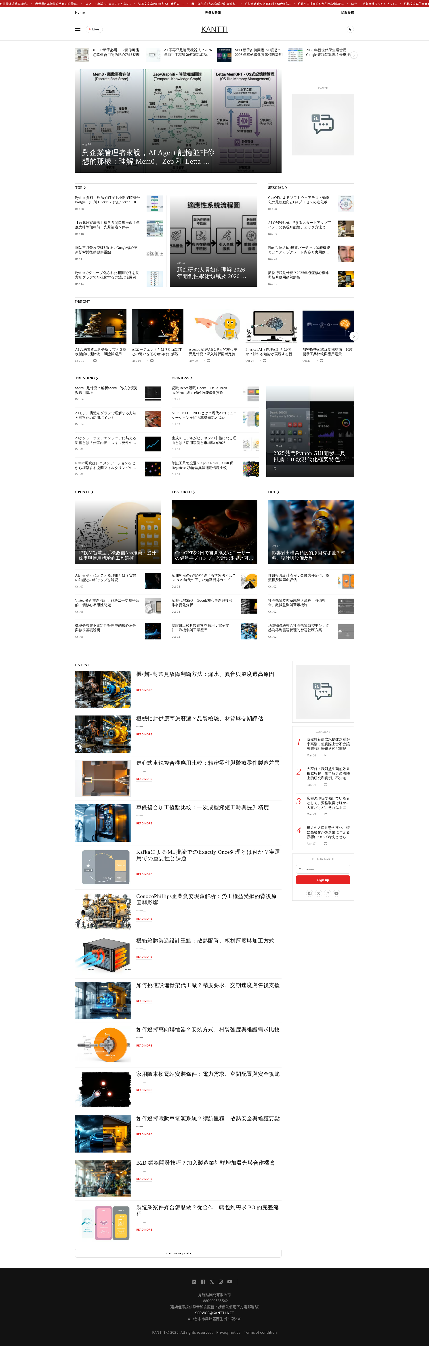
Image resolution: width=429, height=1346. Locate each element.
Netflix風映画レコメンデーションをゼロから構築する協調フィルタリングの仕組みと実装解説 (107, 467)
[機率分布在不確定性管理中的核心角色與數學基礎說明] (153, 631)
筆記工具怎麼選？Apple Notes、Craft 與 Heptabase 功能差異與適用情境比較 (202, 465)
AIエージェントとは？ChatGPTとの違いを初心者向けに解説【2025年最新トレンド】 (157, 354)
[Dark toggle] (350, 29)
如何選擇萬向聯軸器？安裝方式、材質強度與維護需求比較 (208, 1029)
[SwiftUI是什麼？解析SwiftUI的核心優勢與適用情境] (153, 394)
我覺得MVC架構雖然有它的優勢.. (30, 4)
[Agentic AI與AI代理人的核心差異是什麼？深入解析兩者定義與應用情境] (214, 326)
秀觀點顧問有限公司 (214, 1294)
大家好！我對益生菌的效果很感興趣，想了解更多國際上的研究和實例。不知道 (328, 773)
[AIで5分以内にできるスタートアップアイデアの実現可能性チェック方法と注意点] (346, 229)
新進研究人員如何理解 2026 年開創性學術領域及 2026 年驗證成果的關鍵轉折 (212, 276)
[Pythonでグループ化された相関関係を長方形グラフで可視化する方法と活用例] (155, 279)
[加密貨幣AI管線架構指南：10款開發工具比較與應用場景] (328, 326)
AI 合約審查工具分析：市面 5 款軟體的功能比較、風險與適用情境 (100, 354)
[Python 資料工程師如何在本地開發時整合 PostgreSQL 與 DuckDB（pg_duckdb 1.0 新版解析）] (155, 203)
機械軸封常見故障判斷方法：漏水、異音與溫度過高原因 (205, 674)
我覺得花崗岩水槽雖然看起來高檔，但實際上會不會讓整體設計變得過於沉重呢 (328, 744)
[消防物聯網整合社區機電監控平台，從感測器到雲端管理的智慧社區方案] (346, 631)
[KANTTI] (323, 124)
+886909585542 (214, 1300)
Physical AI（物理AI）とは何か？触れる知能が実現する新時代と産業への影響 (271, 354)
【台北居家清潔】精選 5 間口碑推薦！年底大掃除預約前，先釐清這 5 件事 (107, 225)
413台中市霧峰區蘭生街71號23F (214, 1318)
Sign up (323, 880)
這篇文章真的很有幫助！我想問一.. (135, 4)
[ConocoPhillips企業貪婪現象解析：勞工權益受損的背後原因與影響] (103, 911)
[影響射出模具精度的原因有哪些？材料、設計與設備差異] (311, 532)
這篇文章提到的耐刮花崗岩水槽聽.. (295, 4)
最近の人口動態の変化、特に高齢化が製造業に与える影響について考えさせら (328, 832)
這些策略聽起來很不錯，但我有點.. (242, 4)
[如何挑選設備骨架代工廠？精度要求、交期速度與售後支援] (103, 1000)
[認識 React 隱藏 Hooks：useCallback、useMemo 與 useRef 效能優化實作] (251, 394)
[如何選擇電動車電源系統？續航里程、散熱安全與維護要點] (103, 1134)
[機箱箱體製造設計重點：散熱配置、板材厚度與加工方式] (103, 956)
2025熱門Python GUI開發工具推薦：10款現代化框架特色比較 (309, 459)
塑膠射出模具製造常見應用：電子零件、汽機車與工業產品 (200, 627)
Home (80, 12)
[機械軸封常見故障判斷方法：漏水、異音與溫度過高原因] (103, 689)
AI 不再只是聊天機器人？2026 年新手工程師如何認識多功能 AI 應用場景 (188, 54)
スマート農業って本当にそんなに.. (82, 4)
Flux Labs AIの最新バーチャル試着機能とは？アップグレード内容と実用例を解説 (299, 252)
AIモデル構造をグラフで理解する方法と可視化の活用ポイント (105, 415)
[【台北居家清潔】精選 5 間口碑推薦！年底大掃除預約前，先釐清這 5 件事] (155, 229)
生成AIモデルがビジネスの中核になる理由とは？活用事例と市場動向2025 (204, 440)
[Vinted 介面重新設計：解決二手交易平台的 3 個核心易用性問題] (153, 606)
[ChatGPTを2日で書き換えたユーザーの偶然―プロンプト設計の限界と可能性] (214, 532)
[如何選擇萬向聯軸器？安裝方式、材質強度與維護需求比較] (103, 1045)
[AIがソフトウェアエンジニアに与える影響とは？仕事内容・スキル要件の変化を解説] (153, 444)
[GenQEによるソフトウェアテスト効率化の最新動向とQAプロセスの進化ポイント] (346, 203)
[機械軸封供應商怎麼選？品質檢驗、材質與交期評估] (103, 734)
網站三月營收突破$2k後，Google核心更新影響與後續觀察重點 (106, 250)
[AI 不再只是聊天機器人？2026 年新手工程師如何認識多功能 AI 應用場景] (153, 55)
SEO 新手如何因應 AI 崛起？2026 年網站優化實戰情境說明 (259, 52)
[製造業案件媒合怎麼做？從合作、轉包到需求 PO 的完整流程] (103, 1223)
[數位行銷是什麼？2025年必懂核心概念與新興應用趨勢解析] (346, 279)
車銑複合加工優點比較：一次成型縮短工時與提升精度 (202, 807)
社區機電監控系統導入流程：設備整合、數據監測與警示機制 (297, 602)
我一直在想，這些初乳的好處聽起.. (188, 4)
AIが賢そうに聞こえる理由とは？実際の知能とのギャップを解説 (105, 577)
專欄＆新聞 (213, 12)
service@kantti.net (214, 1312)
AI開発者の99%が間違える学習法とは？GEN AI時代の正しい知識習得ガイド (204, 577)
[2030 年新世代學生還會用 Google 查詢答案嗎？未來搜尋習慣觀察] (295, 55)
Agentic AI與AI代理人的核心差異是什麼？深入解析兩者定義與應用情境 (214, 354)
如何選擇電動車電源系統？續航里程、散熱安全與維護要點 (208, 1118)
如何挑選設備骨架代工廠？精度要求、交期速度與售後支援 (208, 985)
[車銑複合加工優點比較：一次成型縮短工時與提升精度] (103, 823)
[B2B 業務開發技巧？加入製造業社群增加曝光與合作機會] (103, 1178)
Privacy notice (228, 1332)
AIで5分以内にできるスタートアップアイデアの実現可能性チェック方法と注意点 (299, 227)
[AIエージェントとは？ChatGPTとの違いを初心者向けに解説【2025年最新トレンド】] (157, 326)
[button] (77, 29)
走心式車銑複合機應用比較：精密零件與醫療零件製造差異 (208, 763)
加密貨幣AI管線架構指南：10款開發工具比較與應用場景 (328, 351)
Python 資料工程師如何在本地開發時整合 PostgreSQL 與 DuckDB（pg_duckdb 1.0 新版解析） (107, 202)
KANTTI (214, 29)
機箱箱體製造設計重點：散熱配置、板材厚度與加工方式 (205, 941)
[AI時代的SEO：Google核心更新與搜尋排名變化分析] (249, 606)
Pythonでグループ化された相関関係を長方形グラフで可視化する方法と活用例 (107, 275)
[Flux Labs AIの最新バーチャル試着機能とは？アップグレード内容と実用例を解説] (346, 254)
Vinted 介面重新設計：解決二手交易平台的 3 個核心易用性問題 (107, 602)
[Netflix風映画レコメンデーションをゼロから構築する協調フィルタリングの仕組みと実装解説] (153, 469)
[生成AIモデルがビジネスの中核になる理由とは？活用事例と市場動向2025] (251, 444)
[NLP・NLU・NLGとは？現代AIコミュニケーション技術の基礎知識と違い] (251, 419)
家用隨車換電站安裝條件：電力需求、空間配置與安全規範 (208, 1074)
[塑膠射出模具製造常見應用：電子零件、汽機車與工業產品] (249, 631)
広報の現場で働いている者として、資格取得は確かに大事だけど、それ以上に (328, 803)
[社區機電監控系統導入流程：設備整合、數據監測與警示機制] (346, 606)
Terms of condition (260, 1332)
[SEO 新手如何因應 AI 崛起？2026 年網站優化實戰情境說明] (224, 55)
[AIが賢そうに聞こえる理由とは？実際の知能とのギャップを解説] (153, 581)
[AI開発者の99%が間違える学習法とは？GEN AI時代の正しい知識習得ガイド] (249, 581)
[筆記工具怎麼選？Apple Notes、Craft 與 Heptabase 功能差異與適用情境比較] (251, 469)
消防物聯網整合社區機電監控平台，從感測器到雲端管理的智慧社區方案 (298, 627)
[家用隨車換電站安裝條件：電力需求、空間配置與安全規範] (103, 1089)
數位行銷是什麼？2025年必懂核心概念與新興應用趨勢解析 (298, 275)
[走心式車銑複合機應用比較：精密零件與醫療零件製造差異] (103, 778)
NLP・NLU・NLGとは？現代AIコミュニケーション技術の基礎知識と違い (204, 415)
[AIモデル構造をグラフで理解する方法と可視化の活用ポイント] (153, 419)
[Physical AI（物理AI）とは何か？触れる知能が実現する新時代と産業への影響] (271, 326)
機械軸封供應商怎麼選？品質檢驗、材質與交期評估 (199, 719)
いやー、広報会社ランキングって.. (348, 4)
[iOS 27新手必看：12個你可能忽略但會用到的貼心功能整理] (82, 55)
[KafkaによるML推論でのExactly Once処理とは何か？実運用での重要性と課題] (103, 867)
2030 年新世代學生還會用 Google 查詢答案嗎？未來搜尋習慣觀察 (329, 54)
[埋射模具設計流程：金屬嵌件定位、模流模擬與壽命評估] (346, 581)
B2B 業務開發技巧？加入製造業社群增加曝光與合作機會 (205, 1163)
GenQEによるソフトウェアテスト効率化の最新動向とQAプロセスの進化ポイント (299, 202)
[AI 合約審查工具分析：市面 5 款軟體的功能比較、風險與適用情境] (100, 326)
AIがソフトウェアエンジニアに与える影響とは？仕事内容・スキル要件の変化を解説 (105, 442)
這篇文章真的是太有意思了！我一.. (401, 4)
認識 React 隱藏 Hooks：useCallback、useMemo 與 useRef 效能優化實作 (201, 390)
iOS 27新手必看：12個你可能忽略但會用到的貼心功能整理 (116, 52)
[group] (178, 121)
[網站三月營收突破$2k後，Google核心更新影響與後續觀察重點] (155, 254)
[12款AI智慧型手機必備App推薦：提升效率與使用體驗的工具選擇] (118, 532)
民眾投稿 (347, 12)
